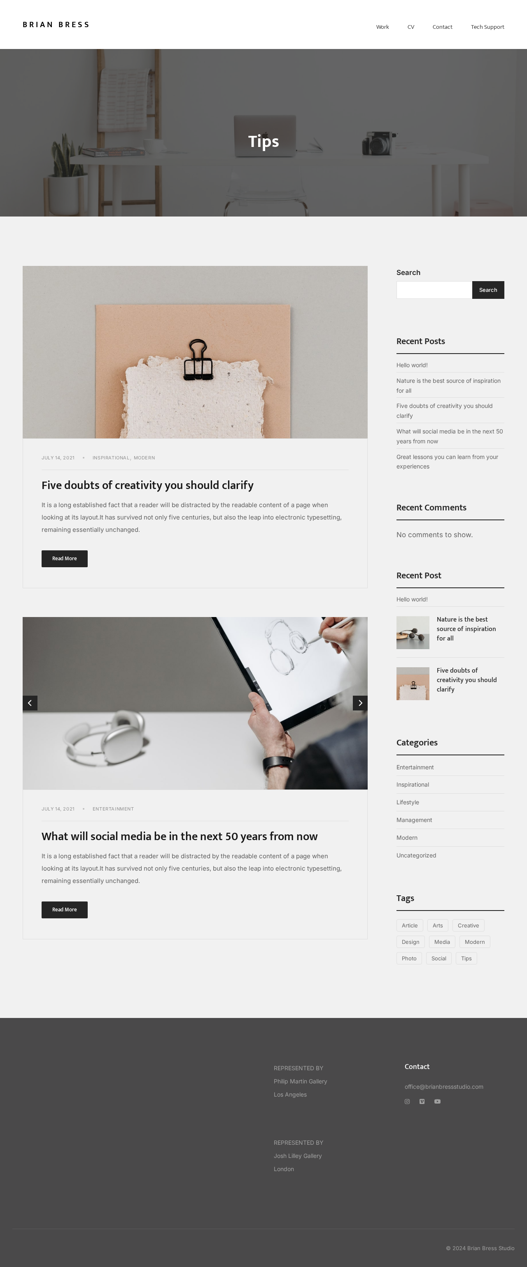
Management (414, 819)
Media (442, 942)
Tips (466, 958)
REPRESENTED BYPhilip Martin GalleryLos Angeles (300, 1081)
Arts (438, 925)
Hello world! (412, 364)
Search (408, 272)
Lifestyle (407, 802)
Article (410, 925)
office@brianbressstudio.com (444, 1086)
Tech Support (487, 27)
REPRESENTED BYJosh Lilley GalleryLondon (299, 1155)
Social (438, 958)
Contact (442, 27)
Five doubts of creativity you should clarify (148, 485)
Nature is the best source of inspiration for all (448, 385)
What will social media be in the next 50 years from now (180, 836)
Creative (468, 925)
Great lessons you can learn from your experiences (447, 461)
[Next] (360, 703)
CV (411, 27)
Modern (144, 458)
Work (382, 27)
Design (411, 942)
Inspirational (111, 458)
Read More (70, 556)
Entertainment (113, 809)
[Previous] (30, 703)
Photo (409, 958)
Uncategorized (416, 855)
